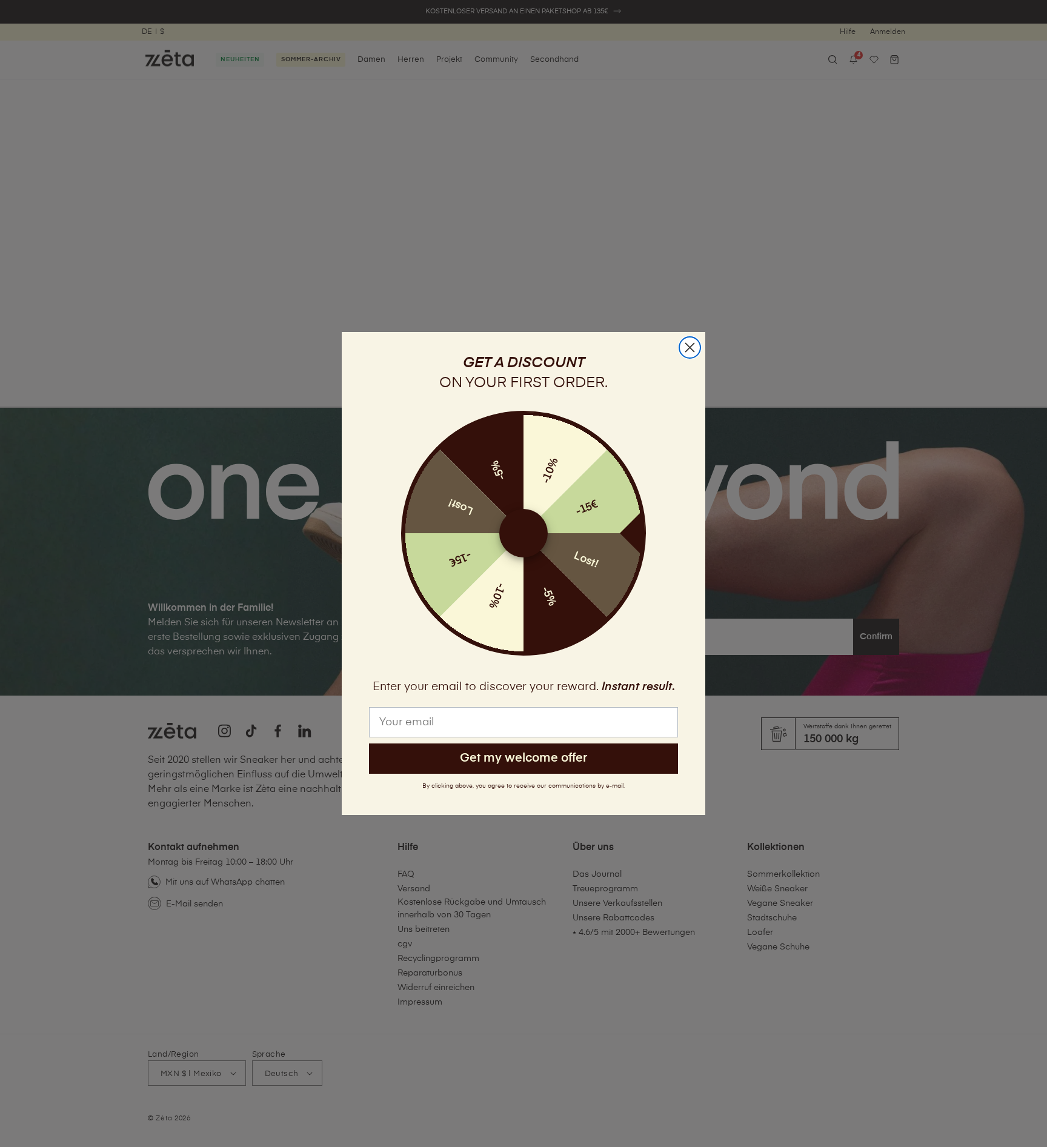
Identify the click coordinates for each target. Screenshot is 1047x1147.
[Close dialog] (689, 347)
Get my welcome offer (523, 758)
